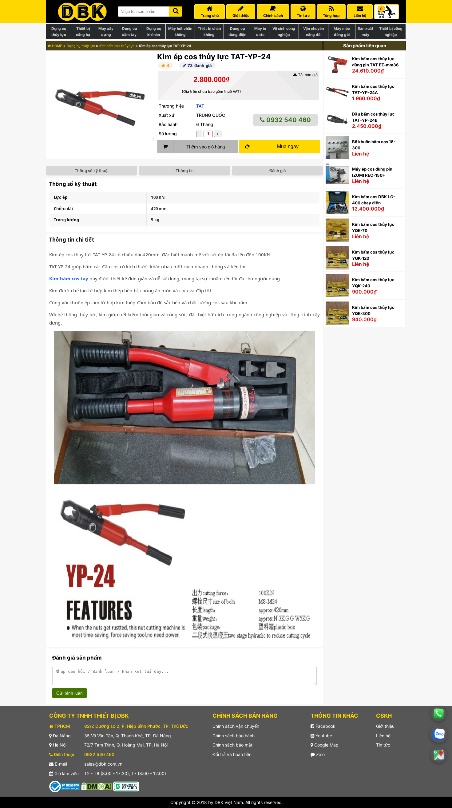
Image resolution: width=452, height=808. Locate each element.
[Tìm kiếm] (175, 10)
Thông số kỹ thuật (92, 170)
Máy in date (260, 31)
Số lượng (168, 133)
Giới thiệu (385, 726)
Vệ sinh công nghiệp (283, 31)
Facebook (324, 726)
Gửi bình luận (69, 693)
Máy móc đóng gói (342, 31)
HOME (56, 46)
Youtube (323, 735)
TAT (200, 105)
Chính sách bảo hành (233, 735)
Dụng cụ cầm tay (129, 31)
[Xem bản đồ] (438, 754)
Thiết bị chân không (209, 31)
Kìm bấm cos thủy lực (116, 46)
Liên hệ (383, 735)
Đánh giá (277, 170)
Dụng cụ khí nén (153, 31)
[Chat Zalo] (438, 734)
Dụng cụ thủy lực (58, 31)
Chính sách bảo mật (232, 744)
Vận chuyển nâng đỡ (313, 31)
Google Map (326, 744)
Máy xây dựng (105, 31)
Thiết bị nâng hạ (83, 31)
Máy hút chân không (180, 31)
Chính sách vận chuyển (235, 726)
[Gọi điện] (439, 713)
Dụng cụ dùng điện (237, 31)
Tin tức (383, 744)
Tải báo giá (307, 75)
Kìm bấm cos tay (68, 278)
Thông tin (185, 170)
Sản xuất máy (365, 31)
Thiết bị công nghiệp (390, 31)
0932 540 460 (288, 120)
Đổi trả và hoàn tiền (232, 754)
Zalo (320, 754)
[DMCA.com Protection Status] (96, 785)
